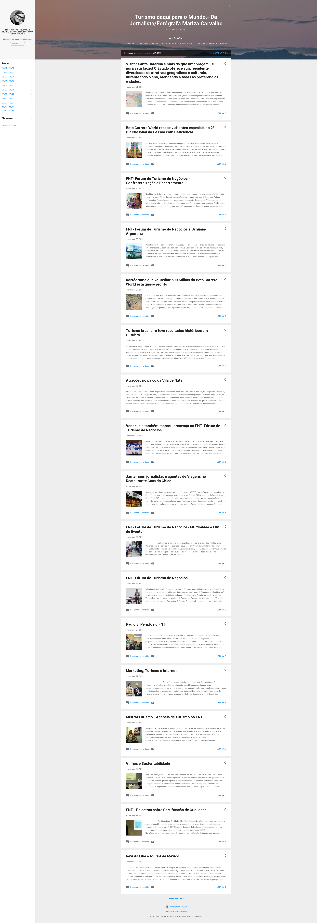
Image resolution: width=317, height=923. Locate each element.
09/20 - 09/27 (8, 98)
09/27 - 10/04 (8, 103)
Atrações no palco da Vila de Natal (154, 380)
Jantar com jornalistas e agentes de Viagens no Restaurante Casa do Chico (166, 478)
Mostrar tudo (220, 53)
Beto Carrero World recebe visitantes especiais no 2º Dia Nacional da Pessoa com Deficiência (170, 130)
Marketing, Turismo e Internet (151, 670)
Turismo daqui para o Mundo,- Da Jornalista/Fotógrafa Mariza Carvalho (176, 20)
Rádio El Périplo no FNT (145, 624)
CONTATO (129, 44)
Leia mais (221, 113)
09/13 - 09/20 (8, 94)
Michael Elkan (182, 911)
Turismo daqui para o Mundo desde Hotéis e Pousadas (166, 44)
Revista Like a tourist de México (152, 856)
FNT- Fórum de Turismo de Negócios (157, 578)
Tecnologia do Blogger (177, 907)
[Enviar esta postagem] (152, 114)
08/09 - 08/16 (8, 81)
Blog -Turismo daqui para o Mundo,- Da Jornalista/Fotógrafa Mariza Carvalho (17, 32)
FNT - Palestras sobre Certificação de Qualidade (166, 810)
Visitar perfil (17, 44)
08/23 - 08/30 (8, 90)
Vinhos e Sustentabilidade (148, 763)
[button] (224, 64)
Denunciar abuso (9, 125)
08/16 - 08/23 (8, 85)
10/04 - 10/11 (8, 107)
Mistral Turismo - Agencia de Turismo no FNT (164, 717)
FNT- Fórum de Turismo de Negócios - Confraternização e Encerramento (158, 180)
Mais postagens (176, 898)
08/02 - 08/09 (8, 77)
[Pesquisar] (229, 7)
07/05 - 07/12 (8, 68)
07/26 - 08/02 (8, 72)
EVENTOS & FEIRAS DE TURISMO (212, 44)
